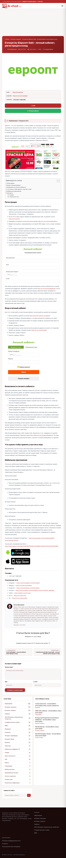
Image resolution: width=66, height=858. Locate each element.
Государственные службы (12, 722)
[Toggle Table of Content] (57, 180)
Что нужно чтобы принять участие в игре (19, 189)
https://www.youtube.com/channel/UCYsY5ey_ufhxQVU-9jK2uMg (35, 590)
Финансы (7, 742)
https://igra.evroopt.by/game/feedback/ (41, 435)
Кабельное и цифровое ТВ (12, 749)
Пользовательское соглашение (11, 846)
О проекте (5, 843)
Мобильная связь (10, 769)
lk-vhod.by (9, 854)
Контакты (10, 193)
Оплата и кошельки (10, 776)
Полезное (7, 732)
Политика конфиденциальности (11, 840)
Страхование (8, 766)
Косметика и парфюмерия (12, 782)
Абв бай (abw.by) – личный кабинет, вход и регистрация (47, 727)
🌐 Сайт (33, 105)
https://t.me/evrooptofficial (24, 585)
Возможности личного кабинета (16, 187)
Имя (6, 681)
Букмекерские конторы (11, 772)
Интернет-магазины (10, 707)
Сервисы (7, 713)
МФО (6, 725)
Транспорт (8, 746)
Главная (7, 39)
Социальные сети (14, 196)
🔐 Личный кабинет (33, 111)
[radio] (27, 640)
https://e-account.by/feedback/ (46, 288)
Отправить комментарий (15, 690)
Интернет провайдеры (11, 735)
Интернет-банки (9, 739)
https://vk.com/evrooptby (19, 598)
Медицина (8, 729)
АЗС (6, 759)
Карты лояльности (10, 756)
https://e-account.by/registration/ (47, 221)
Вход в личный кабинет (14, 185)
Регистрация (10, 183)
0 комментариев (48, 49)
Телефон (11, 195)
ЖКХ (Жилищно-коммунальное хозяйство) (14, 718)
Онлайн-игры (8, 779)
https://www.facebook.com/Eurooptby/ (27, 588)
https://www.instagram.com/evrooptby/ (28, 583)
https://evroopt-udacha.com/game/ (39, 316)
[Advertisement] (33, 24)
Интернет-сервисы (16, 39)
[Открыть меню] (62, 5)
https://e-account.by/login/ (20, 96)
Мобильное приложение (14, 191)
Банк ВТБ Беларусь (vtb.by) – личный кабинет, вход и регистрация (48, 734)
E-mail (36, 681)
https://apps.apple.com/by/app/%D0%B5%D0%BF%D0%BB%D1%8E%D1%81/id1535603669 (31, 546)
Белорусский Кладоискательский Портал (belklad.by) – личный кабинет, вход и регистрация (47, 719)
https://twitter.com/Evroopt (23, 593)
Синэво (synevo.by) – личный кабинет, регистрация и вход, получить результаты (47, 704)
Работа (7, 762)
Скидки (7, 752)
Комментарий (9, 667)
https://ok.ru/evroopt (20, 595)
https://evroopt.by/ (18, 92)
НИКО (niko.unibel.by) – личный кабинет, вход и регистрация (48, 711)
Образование (8, 703)
